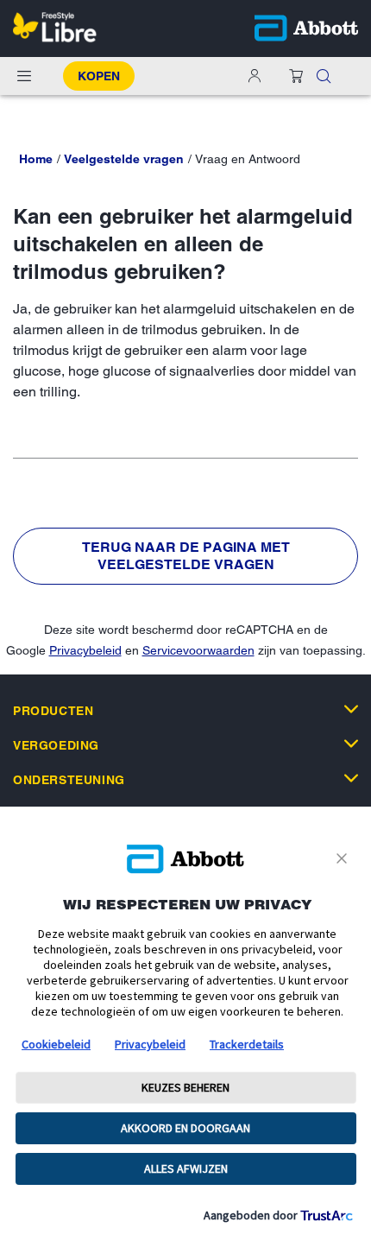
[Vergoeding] (351, 743)
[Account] (254, 76)
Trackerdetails (247, 1044)
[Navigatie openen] (24, 76)
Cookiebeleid (56, 1044)
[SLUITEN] (344, 858)
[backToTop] (348, 1067)
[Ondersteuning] (351, 778)
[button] (323, 76)
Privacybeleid (85, 650)
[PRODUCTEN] (351, 709)
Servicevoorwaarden (198, 650)
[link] (36, 159)
